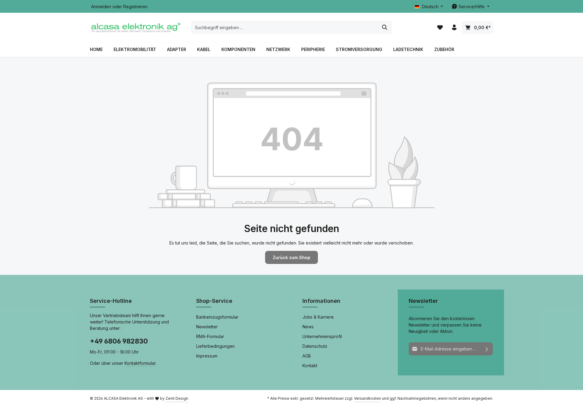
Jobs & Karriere (318, 317)
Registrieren (135, 6)
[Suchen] (385, 27)
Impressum (206, 355)
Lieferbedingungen (215, 346)
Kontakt (309, 365)
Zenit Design (176, 398)
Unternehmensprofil (322, 336)
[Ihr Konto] (454, 27)
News (308, 326)
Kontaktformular (140, 363)
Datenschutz (314, 346)
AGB (306, 355)
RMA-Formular (210, 336)
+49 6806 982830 (119, 341)
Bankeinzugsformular (217, 317)
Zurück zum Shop (291, 257)
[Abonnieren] (487, 348)
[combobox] (284, 27)
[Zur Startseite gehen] (135, 27)
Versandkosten (367, 398)
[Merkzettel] (439, 27)
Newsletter (207, 326)
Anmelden (101, 6)
